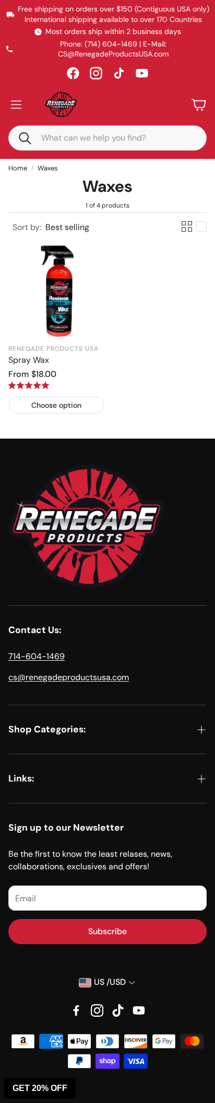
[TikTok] (119, 73)
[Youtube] (139, 1010)
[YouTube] (142, 73)
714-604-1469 (36, 656)
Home (17, 168)
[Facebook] (73, 73)
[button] (20, 137)
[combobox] (115, 138)
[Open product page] (56, 290)
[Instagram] (96, 73)
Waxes (48, 168)
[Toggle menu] (16, 104)
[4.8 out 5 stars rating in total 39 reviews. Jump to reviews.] (28, 385)
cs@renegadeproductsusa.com (68, 677)
